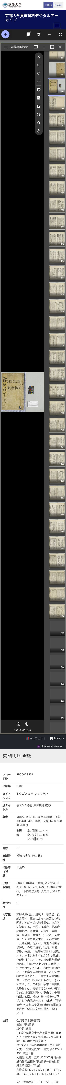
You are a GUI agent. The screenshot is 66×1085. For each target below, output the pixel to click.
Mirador (58, 738)
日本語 (48, 5)
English (58, 5)
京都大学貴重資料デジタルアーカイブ (31, 17)
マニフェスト (37, 738)
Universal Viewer (51, 746)
